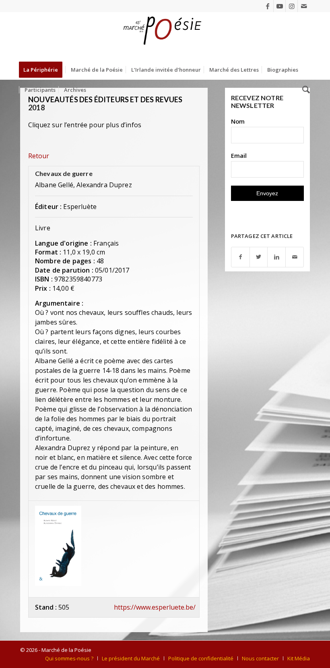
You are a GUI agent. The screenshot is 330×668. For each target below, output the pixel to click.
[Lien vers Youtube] (279, 6)
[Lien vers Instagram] (291, 6)
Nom (238, 121)
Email (239, 155)
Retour (38, 155)
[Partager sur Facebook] (240, 257)
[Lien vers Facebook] (267, 6)
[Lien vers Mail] (304, 6)
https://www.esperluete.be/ (155, 607)
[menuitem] (43, 70)
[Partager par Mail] (294, 257)
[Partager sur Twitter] (259, 257)
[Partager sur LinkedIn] (276, 257)
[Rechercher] (304, 90)
